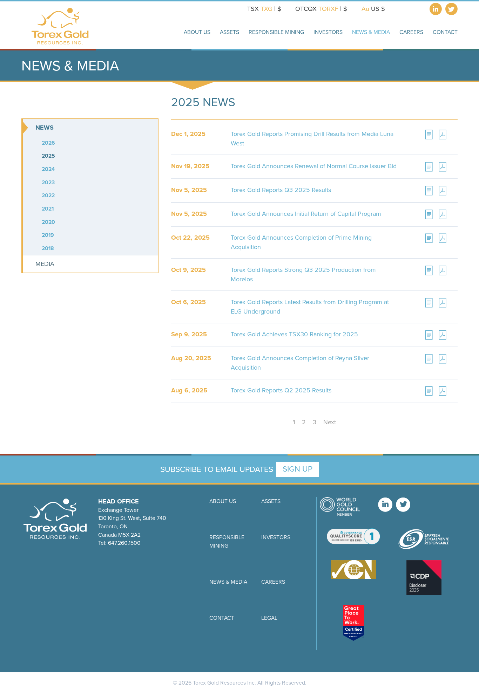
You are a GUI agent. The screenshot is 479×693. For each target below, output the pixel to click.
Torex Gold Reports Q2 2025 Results (281, 390)
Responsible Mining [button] (276, 32)
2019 (48, 235)
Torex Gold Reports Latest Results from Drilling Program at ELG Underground (310, 306)
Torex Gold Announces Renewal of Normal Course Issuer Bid (314, 166)
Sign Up (297, 469)
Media (44, 263)
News (44, 127)
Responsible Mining (226, 541)
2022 (48, 195)
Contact (221, 618)
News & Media (228, 582)
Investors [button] (328, 32)
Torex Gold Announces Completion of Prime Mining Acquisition (301, 242)
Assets (271, 501)
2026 (48, 143)
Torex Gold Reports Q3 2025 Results (281, 189)
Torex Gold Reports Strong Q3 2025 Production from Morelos (303, 274)
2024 (48, 169)
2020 (48, 222)
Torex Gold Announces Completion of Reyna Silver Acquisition (300, 363)
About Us (222, 501)
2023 (48, 182)
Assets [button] (229, 32)
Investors (275, 537)
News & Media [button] (371, 32)
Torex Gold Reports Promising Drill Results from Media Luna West (312, 138)
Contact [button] (445, 32)
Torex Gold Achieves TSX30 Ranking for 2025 (294, 334)
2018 (48, 248)
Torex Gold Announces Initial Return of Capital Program (306, 213)
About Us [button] (197, 32)
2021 (48, 209)
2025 (48, 156)
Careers (411, 32)
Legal (269, 618)
